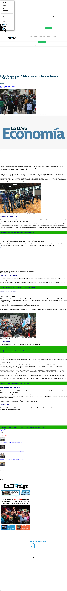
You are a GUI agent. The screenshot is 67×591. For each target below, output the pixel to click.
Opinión (4, 7)
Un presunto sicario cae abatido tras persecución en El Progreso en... (12, 451)
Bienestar (4, 11)
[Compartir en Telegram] (4, 88)
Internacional (5, 10)
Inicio (1, 72)
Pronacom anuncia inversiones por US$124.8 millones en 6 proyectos (21, 287)
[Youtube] (1, 578)
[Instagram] (1, 574)
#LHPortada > (3, 479)
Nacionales (5, 5)
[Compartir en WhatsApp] (0, 88)
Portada (4, 2)
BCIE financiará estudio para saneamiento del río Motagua (17, 383)
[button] (65, 42)
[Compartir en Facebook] (1, 88)
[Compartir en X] (2, 88)
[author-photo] (3, 429)
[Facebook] (1, 572)
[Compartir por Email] (3, 88)
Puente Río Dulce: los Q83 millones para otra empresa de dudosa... (11, 442)
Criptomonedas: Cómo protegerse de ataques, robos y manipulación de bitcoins (18, 232)
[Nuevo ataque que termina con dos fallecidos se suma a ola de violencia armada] (2, 465)
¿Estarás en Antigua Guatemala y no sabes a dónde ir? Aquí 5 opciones (18, 433)
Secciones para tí (5, 72)
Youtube (4, 577)
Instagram (5, 573)
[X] (1, 576)
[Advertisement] (31, 418)
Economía (5, 8)
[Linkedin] (1, 575)
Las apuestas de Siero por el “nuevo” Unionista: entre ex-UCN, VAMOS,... (12, 459)
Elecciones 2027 (44, 45)
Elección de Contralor (28, 45)
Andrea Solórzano (3, 430)
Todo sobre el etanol (20, 45)
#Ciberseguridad (51, 45)
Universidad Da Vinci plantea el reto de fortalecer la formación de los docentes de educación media (24, 427)
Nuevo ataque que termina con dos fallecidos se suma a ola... (10, 467)
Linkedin (4, 575)
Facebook (5, 572)
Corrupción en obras (37, 45)
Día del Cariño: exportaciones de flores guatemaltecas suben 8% (16, 432)
